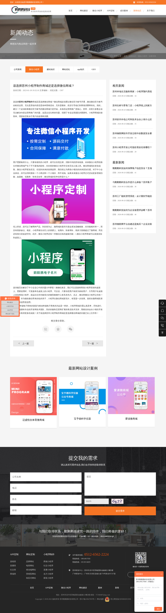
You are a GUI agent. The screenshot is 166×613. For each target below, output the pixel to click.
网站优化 (66, 69)
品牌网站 (30, 561)
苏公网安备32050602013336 (120, 599)
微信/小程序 (142, 56)
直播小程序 (48, 570)
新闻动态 (137, 11)
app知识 (80, 69)
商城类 (13, 574)
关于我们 (151, 11)
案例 (100, 588)
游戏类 (13, 561)
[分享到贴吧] (45, 329)
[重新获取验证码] (117, 501)
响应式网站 (31, 578)
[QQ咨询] (162, 310)
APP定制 (110, 11)
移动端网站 (31, 570)
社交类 (13, 570)
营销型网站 (31, 574)
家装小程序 (48, 578)
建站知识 (51, 69)
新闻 (117, 588)
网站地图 (100, 599)
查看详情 (152, 56)
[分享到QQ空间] (58, 329)
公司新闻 (18, 69)
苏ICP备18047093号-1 (88, 599)
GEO (94, 69)
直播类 (13, 566)
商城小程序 (48, 561)
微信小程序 (97, 11)
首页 (70, 11)
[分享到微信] (70, 329)
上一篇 (23, 343)
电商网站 (30, 566)
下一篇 (92, 343)
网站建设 (84, 11)
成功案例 (124, 11)
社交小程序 (48, 566)
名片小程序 (48, 574)
